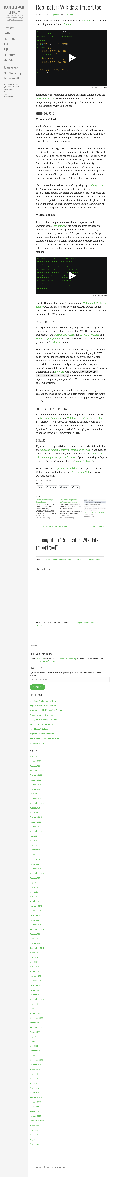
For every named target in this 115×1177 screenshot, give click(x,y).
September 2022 (37, 770)
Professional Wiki (12, 78)
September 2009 (37, 1121)
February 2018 (36, 817)
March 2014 (35, 971)
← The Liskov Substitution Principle (51, 526)
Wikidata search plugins (94, 512)
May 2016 (34, 892)
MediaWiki (8, 60)
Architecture (9, 38)
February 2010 (36, 1097)
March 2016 (35, 901)
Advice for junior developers (42, 715)
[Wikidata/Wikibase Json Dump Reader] (48, 509)
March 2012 (35, 1013)
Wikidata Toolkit (84, 461)
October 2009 (35, 1116)
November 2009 (36, 1111)
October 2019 (35, 784)
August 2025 (35, 766)
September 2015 (37, 929)
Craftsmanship (10, 33)
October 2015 (35, 925)
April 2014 (34, 967)
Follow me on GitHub (13, 87)
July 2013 (34, 1004)
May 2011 (34, 1046)
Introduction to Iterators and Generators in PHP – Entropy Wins (72, 560)
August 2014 (35, 953)
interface (59, 371)
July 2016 (34, 883)
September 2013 (37, 999)
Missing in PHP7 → (99, 526)
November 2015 (36, 920)
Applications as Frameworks (42, 734)
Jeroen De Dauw (11, 67)
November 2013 (36, 990)
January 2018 (35, 822)
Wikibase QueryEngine (48, 338)
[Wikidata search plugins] (95, 505)
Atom (5, 94)
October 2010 (35, 1065)
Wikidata (66, 24)
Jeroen (56, 15)
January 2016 (35, 911)
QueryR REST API (45, 98)
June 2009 (34, 1135)
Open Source (9, 55)
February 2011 (36, 1051)
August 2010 (35, 1069)
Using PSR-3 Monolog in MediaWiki (45, 720)
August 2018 (35, 808)
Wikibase (58, 342)
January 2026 (35, 761)
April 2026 (34, 757)
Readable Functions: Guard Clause (44, 738)
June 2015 (34, 939)
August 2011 (35, 1032)
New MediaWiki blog (39, 729)
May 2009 (34, 1139)
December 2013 (36, 985)
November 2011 (36, 1023)
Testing (7, 44)
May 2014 (34, 962)
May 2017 (34, 840)
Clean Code (9, 28)
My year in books (37, 743)
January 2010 (35, 1102)
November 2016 (36, 864)
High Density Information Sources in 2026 (47, 706)
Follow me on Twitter (13, 84)
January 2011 (35, 1055)
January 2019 (35, 794)
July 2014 (34, 957)
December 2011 (36, 1018)
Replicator (86, 20)
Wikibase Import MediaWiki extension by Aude (65, 450)
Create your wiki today (45, 661)
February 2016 (36, 906)
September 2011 (37, 1027)
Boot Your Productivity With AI (43, 701)
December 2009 (36, 1107)
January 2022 (35, 780)
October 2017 (35, 826)
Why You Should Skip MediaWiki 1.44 (46, 710)
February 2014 (36, 976)
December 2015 (36, 915)
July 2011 (34, 1037)
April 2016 (34, 897)
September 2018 (37, 803)
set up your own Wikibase (66, 468)
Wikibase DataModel (51, 418)
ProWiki (40, 658)
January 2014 (35, 981)
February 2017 (36, 850)
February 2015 (36, 943)
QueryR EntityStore (64, 334)
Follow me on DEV (9, 89)
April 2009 (34, 1144)
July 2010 (34, 1074)
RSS (5, 92)
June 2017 (34, 836)
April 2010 (34, 1088)
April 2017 (34, 845)
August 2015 (35, 934)
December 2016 (36, 859)
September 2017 (37, 831)
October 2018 (35, 799)
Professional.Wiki (80, 472)
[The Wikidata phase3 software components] (72, 509)
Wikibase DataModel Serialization (85, 418)
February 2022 (36, 775)
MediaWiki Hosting (12, 73)
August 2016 (35, 878)
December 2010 (36, 1060)
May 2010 (34, 1083)
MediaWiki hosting (68, 658)
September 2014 (37, 948)
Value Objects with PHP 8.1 (41, 724)
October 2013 (35, 995)
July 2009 (34, 1130)
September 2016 (37, 873)
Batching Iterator (97, 185)
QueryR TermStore (89, 334)
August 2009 (35, 1125)
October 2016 (35, 869)
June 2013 (34, 1009)
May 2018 (34, 813)
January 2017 (35, 855)
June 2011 (34, 1041)
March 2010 (35, 1093)
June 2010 (34, 1079)
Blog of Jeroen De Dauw (14, 9)
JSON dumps (58, 226)
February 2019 (36, 789)
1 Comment (69, 15)
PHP (6, 49)
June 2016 (34, 887)
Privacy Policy (8, 97)
